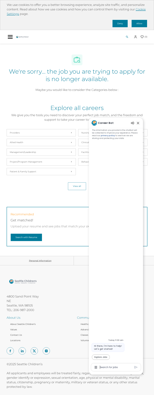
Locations (15, 340)
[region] (116, 244)
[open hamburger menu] (10, 36)
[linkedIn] (22, 351)
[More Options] (96, 367)
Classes (84, 335)
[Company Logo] (22, 36)
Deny (120, 23)
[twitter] (34, 351)
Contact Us (16, 335)
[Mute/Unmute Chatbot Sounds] (132, 123)
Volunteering (87, 340)
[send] (136, 367)
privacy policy (108, 135)
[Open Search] (127, 37)
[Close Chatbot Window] (138, 123)
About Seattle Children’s (23, 324)
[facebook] (10, 351)
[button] (136, 37)
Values (13, 329)
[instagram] (46, 351)
